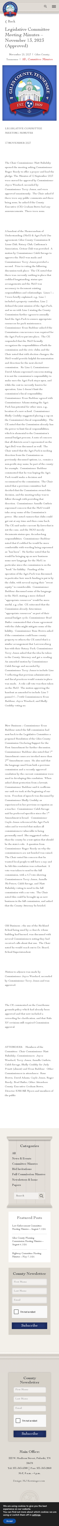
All (24, 59)
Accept (9, 1521)
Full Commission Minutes (28, 1174)
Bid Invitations (22, 1169)
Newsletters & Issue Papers (25, 1183)
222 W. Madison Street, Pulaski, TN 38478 (30, 1461)
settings (36, 1515)
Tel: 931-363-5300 (18, 1468)
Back (11, 21)
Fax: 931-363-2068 (40, 1468)
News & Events (21, 1158)
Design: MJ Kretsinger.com (29, 1481)
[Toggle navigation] (52, 6)
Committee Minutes (40, 59)
